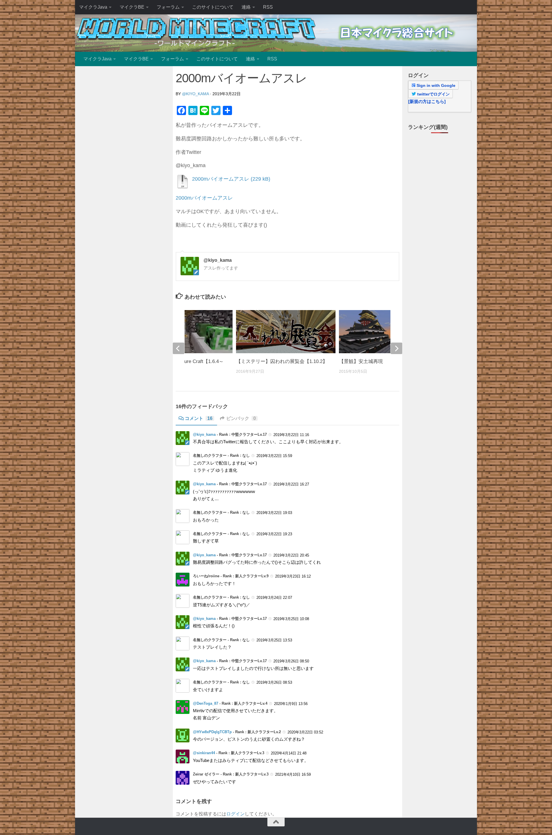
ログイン (235, 813)
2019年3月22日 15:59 (274, 456)
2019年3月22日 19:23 (274, 534)
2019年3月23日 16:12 (293, 576)
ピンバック (241, 418)
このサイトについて (212, 7)
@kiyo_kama (195, 93)
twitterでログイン (433, 94)
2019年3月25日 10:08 (291, 619)
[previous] (178, 348)
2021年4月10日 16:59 (293, 774)
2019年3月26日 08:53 (274, 682)
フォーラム (168, 7)
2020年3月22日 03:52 (305, 732)
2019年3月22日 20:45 (291, 555)
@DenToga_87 (205, 703)
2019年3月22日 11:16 (291, 435)
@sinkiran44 (204, 753)
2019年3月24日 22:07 (274, 597)
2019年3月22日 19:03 (274, 513)
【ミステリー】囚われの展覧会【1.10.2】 (281, 361)
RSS (268, 7)
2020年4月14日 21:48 (288, 753)
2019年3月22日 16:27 (291, 484)
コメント (198, 418)
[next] (396, 348)
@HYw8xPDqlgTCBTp (212, 732)
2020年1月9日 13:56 (291, 704)
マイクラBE (132, 7)
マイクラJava (93, 7)
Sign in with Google (435, 85)
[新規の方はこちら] (427, 101)
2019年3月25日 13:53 (274, 640)
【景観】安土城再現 (361, 361)
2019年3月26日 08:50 (291, 661)
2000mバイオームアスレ (220, 179)
